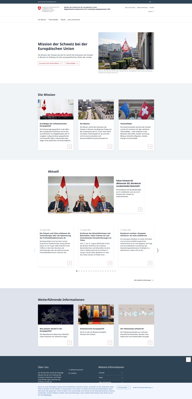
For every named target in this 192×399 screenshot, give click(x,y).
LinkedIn (74, 373)
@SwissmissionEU (77, 370)
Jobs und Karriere (105, 382)
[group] (55, 246)
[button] (42, 20)
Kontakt (101, 373)
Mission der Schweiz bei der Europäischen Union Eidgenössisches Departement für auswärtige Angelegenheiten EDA (87, 8)
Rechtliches (47, 395)
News (101, 377)
